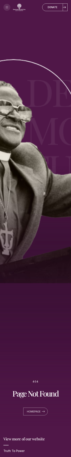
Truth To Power (14, 451)
